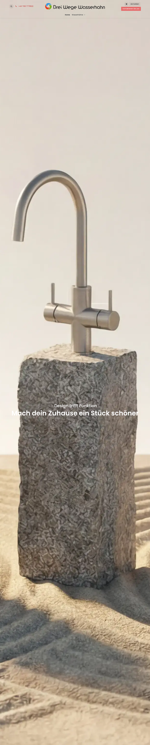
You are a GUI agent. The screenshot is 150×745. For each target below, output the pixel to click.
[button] (11, 6)
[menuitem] (67, 15)
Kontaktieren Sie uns (131, 9)
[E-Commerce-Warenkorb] (126, 4)
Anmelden (135, 4)
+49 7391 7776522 (25, 6)
